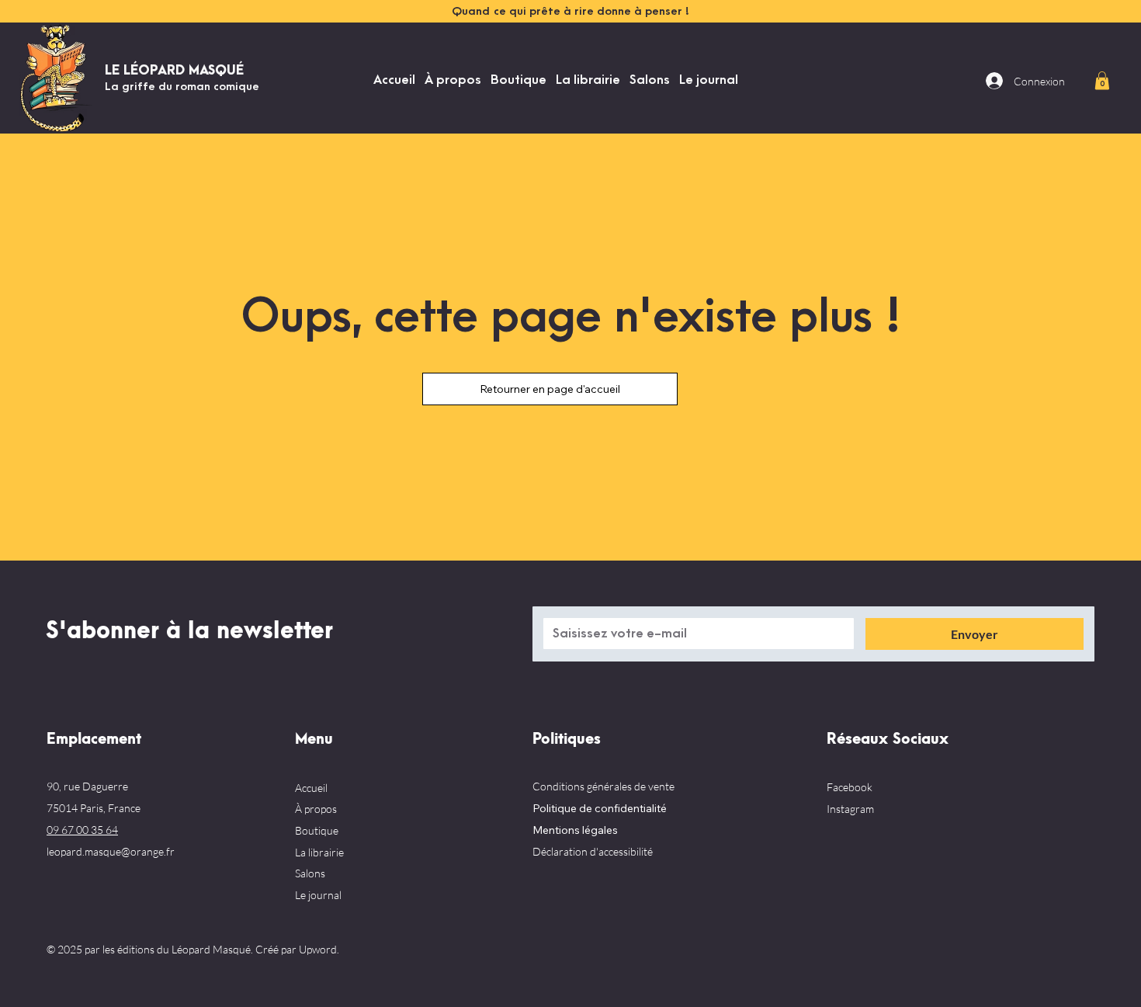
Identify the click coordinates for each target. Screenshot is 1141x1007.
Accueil (311, 787)
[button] (1102, 80)
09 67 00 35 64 (82, 829)
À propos (316, 808)
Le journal (318, 894)
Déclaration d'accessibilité (592, 851)
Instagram (850, 808)
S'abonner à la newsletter (189, 631)
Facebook (849, 786)
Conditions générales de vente (603, 786)
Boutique (316, 830)
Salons (310, 873)
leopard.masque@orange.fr (111, 851)
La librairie (319, 852)
